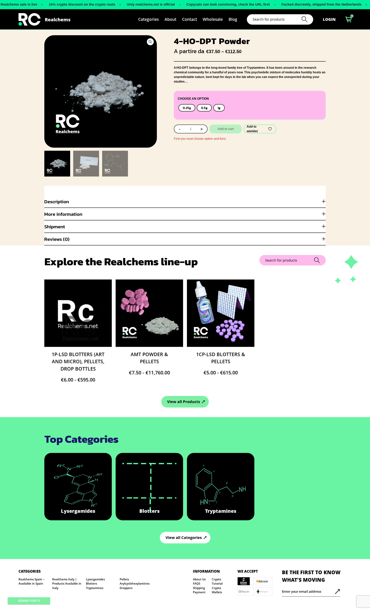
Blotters (91, 583)
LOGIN (329, 19)
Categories (148, 19)
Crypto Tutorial (217, 581)
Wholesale (213, 19)
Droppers (126, 588)
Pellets (124, 579)
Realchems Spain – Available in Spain (31, 581)
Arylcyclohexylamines (135, 583)
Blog (233, 19)
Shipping (199, 588)
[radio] (186, 107)
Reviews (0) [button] (56, 239)
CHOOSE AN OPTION (193, 98)
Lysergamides (95, 579)
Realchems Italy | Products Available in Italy (66, 583)
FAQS (196, 583)
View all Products (183, 401)
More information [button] (63, 214)
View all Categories (184, 537)
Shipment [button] (54, 226)
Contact (189, 19)
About (170, 19)
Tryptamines (94, 588)
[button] (150, 41)
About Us (199, 579)
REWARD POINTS (29, 600)
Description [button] (56, 201)
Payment (199, 592)
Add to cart (226, 129)
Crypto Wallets (217, 590)
